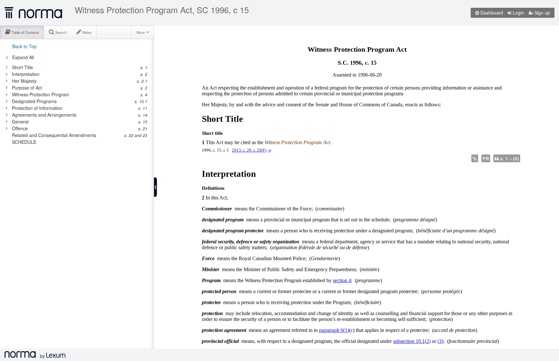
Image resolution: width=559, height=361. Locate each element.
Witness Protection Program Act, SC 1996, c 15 (162, 10)
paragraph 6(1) (334, 330)
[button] (155, 187)
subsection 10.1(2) (412, 341)
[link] (73, 67)
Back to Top (24, 46)
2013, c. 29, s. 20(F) (249, 150)
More (141, 32)
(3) (440, 341)
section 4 (342, 280)
